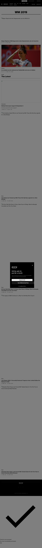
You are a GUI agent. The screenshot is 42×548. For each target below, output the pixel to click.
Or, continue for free (22, 286)
